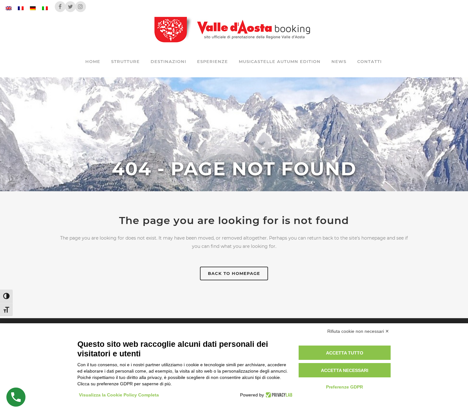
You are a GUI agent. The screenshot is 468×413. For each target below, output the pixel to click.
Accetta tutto (344, 352)
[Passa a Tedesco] (33, 8)
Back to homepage (234, 273)
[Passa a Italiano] (45, 8)
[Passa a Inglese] (9, 8)
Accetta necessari (344, 370)
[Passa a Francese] (21, 8)
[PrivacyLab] (278, 395)
